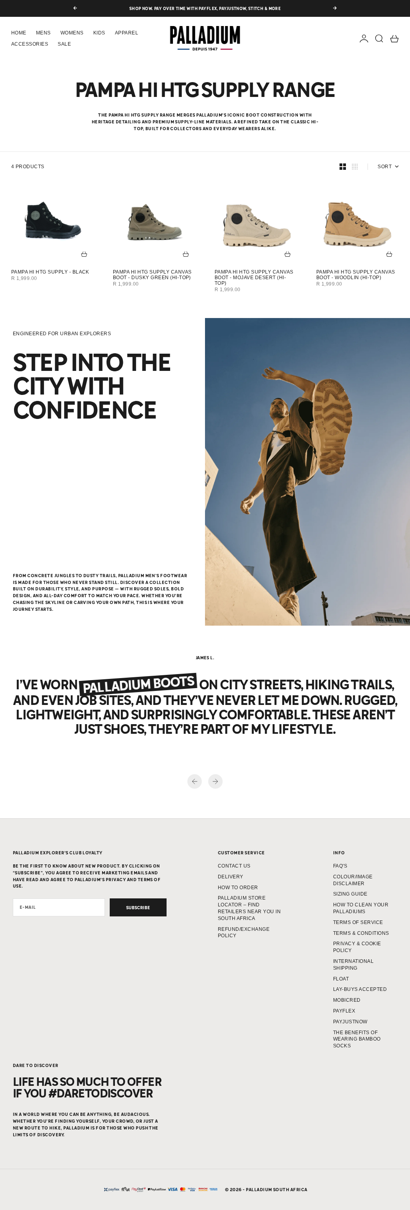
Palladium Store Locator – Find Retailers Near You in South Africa (249, 908)
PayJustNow (350, 1022)
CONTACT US (234, 866)
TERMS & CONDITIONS (361, 933)
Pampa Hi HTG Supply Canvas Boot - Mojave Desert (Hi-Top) (254, 278)
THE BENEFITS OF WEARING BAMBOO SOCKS (357, 1039)
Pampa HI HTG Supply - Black (50, 272)
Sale (64, 44)
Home (18, 33)
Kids (99, 33)
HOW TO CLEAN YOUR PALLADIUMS (360, 908)
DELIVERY (230, 877)
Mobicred (347, 1000)
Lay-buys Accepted (360, 989)
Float (341, 979)
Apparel (126, 33)
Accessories (29, 44)
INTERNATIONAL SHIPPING (353, 964)
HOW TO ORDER (238, 887)
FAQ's (340, 866)
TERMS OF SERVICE (358, 922)
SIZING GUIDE (350, 894)
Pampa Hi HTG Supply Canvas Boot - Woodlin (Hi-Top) (355, 275)
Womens (72, 33)
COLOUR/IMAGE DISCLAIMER (353, 880)
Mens (43, 33)
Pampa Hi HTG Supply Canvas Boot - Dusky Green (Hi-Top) (152, 275)
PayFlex (344, 1011)
